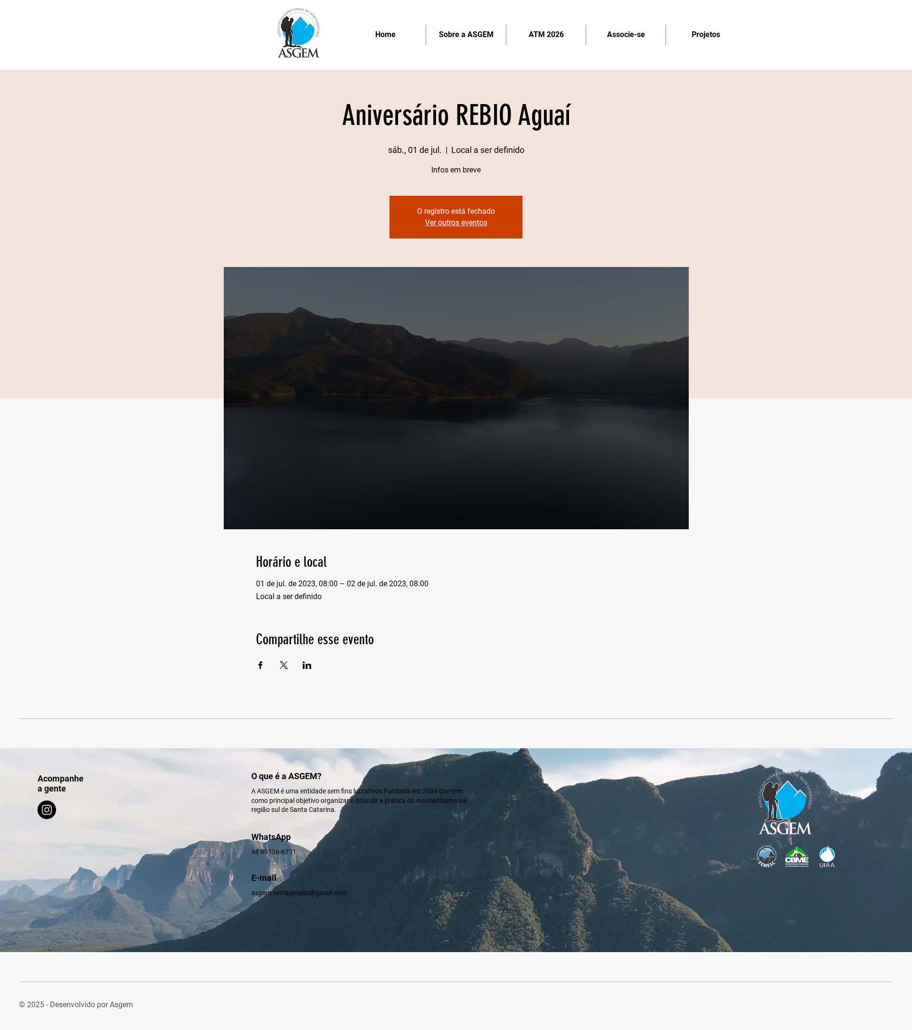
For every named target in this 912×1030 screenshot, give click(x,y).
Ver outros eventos (456, 222)
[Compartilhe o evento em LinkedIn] (307, 665)
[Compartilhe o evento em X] (283, 665)
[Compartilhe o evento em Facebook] (260, 665)
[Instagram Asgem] (47, 810)
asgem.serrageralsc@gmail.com (299, 892)
